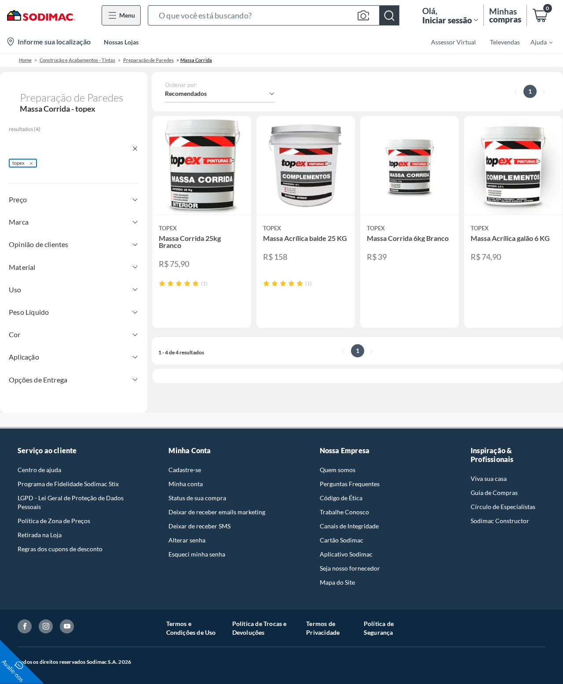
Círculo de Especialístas (503, 506)
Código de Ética (341, 498)
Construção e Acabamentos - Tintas (77, 60)
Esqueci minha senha (196, 554)
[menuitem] (536, 42)
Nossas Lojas (121, 42)
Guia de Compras (494, 492)
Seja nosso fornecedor (350, 568)
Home (25, 60)
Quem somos (337, 469)
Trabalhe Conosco (344, 512)
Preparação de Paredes (148, 60)
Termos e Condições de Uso (191, 628)
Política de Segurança (379, 628)
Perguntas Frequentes (350, 484)
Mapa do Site (337, 582)
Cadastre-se (184, 469)
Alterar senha (186, 540)
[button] (273, 15)
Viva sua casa (489, 478)
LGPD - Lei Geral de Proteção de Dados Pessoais (71, 502)
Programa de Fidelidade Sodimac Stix (68, 484)
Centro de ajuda (39, 469)
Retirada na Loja (40, 534)
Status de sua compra (197, 498)
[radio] (162, 283)
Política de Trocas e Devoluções (259, 628)
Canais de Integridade (349, 526)
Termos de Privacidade (323, 628)
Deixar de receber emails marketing (216, 512)
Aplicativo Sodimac (346, 554)
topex (18, 162)
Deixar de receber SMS (199, 526)
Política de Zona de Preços (54, 520)
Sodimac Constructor (500, 520)
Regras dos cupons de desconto (60, 549)
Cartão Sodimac (341, 540)
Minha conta (185, 484)
